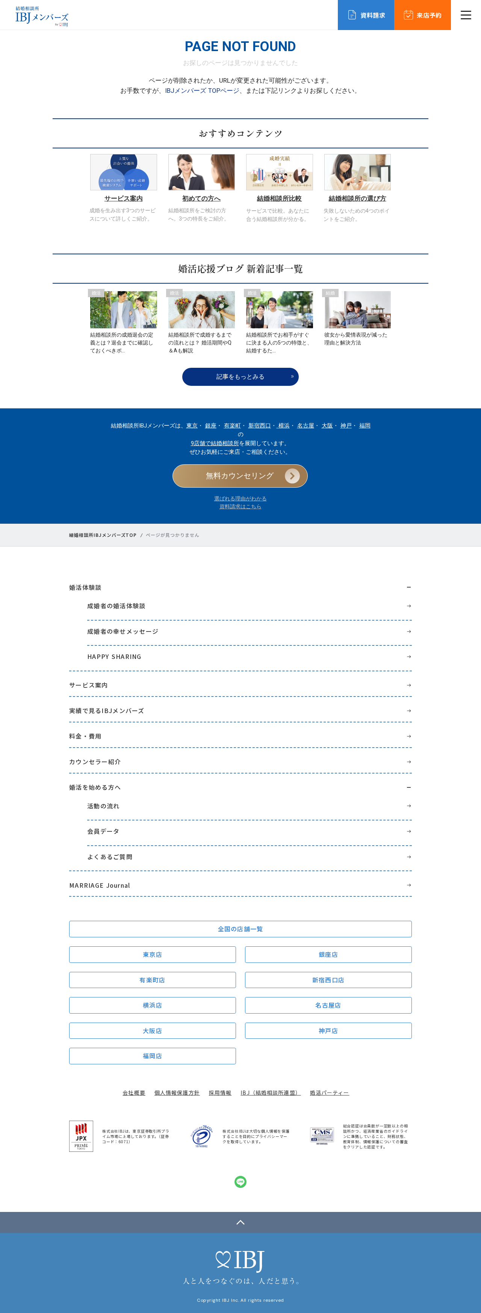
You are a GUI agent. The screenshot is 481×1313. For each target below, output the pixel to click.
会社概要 (134, 1092)
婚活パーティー (329, 1092)
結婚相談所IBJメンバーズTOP (103, 535)
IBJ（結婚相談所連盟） (270, 1092)
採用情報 (220, 1092)
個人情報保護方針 (177, 1092)
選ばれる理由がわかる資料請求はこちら (240, 502)
